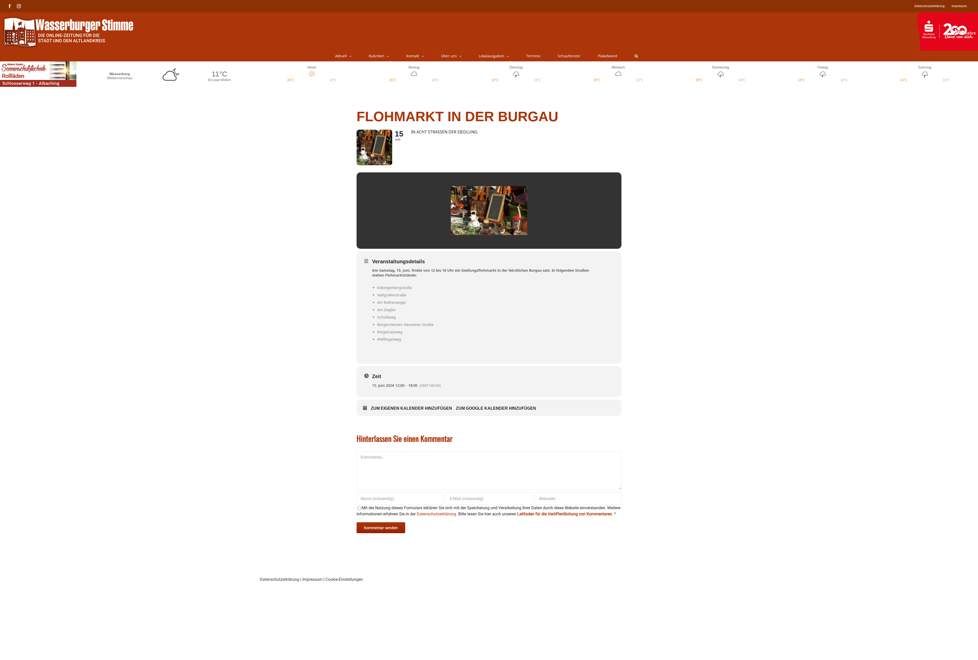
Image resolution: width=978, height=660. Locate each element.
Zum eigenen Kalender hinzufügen (411, 408)
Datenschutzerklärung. (437, 514)
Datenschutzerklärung (279, 579)
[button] (636, 56)
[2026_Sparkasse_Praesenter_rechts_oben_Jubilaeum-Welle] (947, 15)
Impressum (312, 579)
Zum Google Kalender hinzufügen (496, 408)
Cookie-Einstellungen (344, 579)
